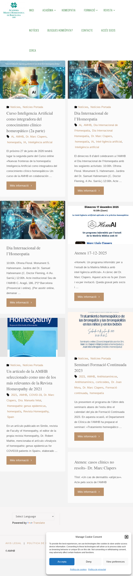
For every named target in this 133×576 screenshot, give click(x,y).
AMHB (20, 136)
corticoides (102, 382)
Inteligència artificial (40, 142)
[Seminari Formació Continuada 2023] (100, 331)
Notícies (15, 107)
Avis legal (14, 543)
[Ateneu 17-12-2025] (100, 225)
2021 (14, 394)
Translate (39, 522)
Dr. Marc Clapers (36, 136)
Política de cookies (78, 569)
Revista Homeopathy (35, 411)
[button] (126, 536)
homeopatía (14, 142)
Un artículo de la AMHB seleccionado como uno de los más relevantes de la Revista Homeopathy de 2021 (31, 379)
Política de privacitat (97, 569)
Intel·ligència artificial (109, 141)
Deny (89, 561)
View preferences (115, 561)
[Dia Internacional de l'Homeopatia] (100, 80)
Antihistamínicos (107, 376)
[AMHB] (14, 10)
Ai (12, 136)
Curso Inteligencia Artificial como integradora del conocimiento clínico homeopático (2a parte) (29, 121)
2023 (82, 376)
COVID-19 (35, 394)
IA (24, 142)
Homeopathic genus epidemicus (26, 405)
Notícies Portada (33, 107)
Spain (10, 417)
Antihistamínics (84, 382)
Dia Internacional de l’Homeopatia (91, 116)
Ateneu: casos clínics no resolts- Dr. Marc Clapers (95, 464)
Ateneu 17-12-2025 (90, 253)
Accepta (62, 561)
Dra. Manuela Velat (29, 400)
